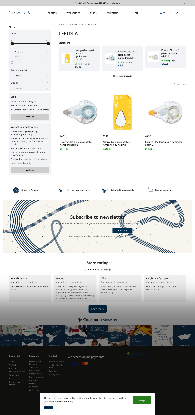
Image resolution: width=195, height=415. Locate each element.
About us (13, 368)
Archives (30, 116)
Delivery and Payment (35, 362)
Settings (48, 407)
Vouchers (33, 386)
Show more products (122, 76)
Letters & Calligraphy (21, 163)
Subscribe (122, 230)
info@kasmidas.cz (57, 361)
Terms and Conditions (34, 369)
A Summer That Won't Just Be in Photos (30, 109)
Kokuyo (31, 88)
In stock (31, 52)
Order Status (35, 390)
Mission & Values (17, 371)
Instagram (54, 374)
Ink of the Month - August (23, 101)
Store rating (97, 262)
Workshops (14, 375)
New (31, 59)
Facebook (53, 371)
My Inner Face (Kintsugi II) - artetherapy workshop (24, 133)
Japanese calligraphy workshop (26, 148)
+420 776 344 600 (55, 366)
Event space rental (14, 383)
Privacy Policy (35, 373)
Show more (97, 308)
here (70, 401)
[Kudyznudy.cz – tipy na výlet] (155, 354)
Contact (12, 364)
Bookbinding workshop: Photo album (29, 159)
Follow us (109, 319)
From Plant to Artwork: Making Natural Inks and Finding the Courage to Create (30, 141)
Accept (142, 400)
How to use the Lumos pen (24, 105)
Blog (11, 378)
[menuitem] (55, 13)
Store (11, 361)
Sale (31, 55)
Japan (31, 75)
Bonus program (36, 377)
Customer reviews (33, 382)
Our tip (31, 62)
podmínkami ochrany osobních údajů (110, 236)
